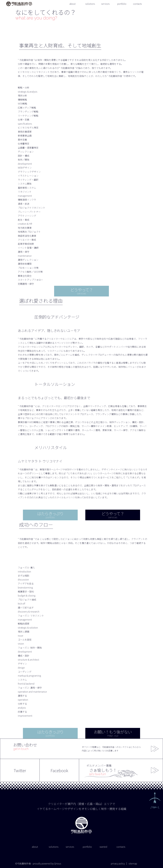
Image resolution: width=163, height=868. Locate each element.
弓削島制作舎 (19, 4)
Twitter (20, 770)
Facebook (59, 770)
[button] (154, 800)
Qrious (57, 863)
